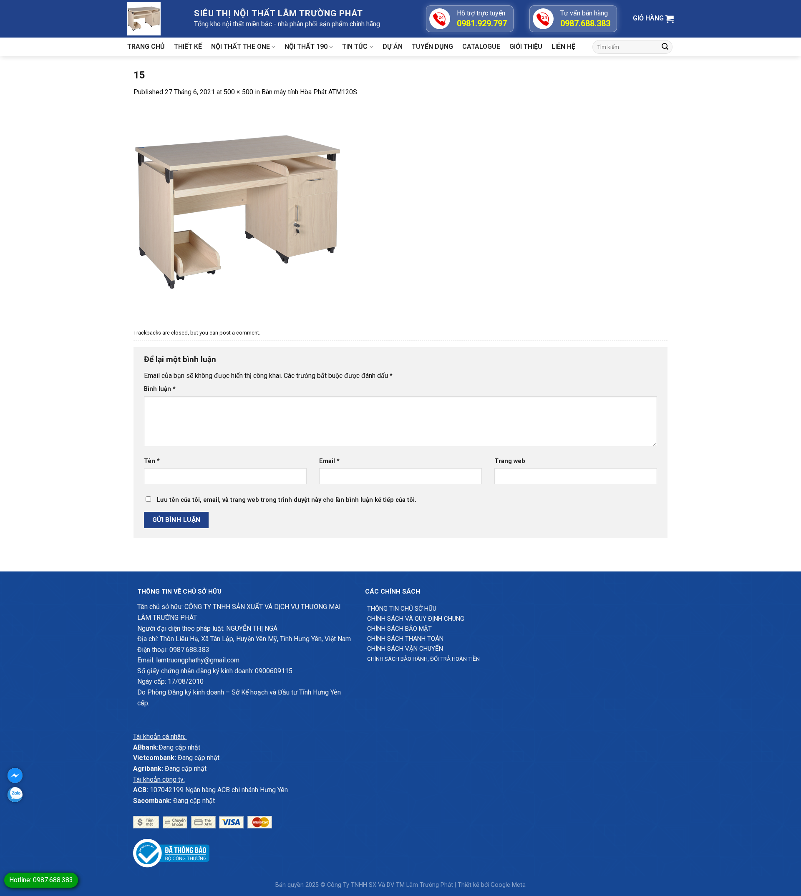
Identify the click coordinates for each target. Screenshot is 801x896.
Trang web (509, 461)
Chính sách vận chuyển (405, 648)
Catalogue (481, 46)
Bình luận (160, 389)
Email (329, 461)
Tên (152, 461)
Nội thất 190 (306, 46)
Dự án (393, 46)
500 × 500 (238, 92)
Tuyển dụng (432, 46)
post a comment (239, 333)
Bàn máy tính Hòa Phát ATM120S (309, 92)
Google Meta (508, 884)
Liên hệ (563, 46)
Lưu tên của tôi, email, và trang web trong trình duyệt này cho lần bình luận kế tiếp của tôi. (286, 499)
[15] (238, 211)
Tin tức (355, 46)
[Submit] (665, 47)
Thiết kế (188, 46)
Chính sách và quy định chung (415, 618)
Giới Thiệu (525, 46)
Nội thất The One (240, 46)
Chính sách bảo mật (399, 628)
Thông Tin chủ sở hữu (401, 608)
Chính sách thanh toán (405, 638)
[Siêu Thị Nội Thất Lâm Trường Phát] (154, 19)
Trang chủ (146, 46)
